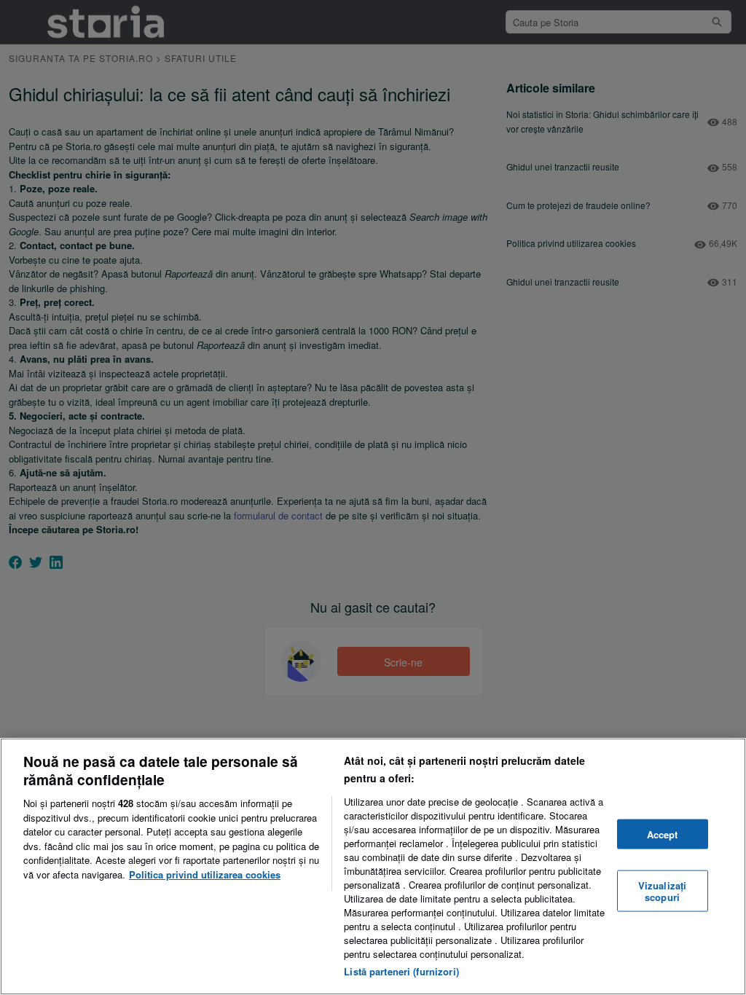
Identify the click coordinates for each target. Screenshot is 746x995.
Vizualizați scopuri (662, 891)
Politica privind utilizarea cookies (204, 874)
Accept (662, 834)
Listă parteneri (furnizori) (401, 971)
